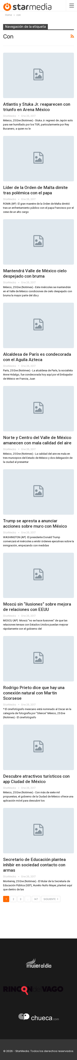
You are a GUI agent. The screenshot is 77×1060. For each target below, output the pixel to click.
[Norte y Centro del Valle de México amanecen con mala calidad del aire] (38, 408)
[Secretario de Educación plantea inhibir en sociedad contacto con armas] (38, 830)
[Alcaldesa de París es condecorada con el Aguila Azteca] (38, 325)
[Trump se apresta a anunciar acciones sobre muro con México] (38, 492)
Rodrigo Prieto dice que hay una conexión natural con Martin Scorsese (33, 693)
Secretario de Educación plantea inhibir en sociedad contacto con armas (34, 865)
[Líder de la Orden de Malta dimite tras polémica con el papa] (38, 158)
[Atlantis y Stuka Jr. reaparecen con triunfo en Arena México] (38, 75)
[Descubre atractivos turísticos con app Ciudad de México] (38, 747)
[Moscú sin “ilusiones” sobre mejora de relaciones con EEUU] (38, 575)
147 (36, 899)
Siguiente (50, 899)
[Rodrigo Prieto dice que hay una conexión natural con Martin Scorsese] (38, 658)
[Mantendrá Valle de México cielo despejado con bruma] (38, 242)
